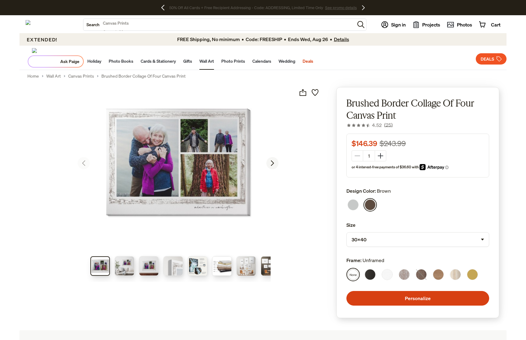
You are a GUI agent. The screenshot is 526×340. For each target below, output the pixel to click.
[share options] (302, 92)
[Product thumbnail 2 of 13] (124, 266)
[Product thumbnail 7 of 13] (246, 266)
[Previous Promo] (165, 7)
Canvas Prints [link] (81, 76)
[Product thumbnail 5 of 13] (197, 266)
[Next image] (272, 163)
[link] (369, 125)
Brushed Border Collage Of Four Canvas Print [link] (143, 76)
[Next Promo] (363, 7)
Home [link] (33, 76)
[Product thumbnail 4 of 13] (173, 266)
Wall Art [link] (53, 76)
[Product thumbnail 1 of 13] (100, 266)
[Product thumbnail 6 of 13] (222, 266)
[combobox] (219, 24)
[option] (353, 205)
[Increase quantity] (380, 155)
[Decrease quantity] (357, 155)
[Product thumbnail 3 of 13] (149, 266)
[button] (361, 24)
